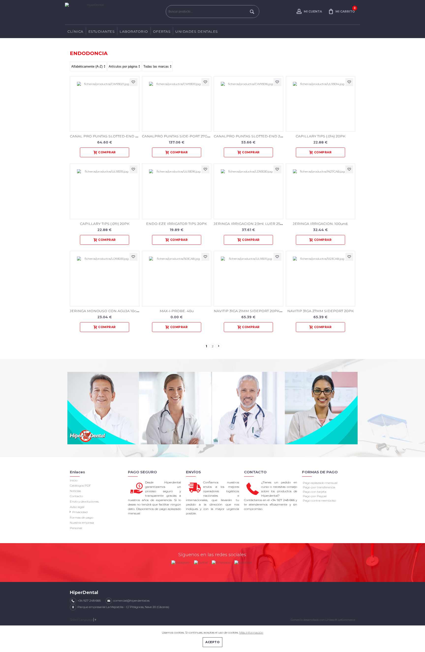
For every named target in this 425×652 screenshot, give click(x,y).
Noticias (75, 491)
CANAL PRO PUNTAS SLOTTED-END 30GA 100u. (112, 136)
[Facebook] (243, 561)
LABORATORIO (134, 31)
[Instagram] (180, 561)
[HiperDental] (114, 12)
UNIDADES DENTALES (196, 31)
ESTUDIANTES (101, 31)
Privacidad (80, 512)
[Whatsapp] (221, 561)
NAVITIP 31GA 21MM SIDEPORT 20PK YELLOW (255, 311)
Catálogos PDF (80, 485)
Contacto (76, 496)
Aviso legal (77, 507)
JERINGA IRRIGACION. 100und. (320, 223)
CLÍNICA (75, 31)
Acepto (212, 642)
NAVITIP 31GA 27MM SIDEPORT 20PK (320, 311)
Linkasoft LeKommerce (340, 620)
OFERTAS (162, 31)
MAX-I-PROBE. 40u (177, 311)
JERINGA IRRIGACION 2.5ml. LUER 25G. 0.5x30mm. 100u (263, 223)
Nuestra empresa (82, 522)
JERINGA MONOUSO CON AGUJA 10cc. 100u (109, 311)
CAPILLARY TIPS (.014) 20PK (320, 136)
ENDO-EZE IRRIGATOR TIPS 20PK (176, 223)
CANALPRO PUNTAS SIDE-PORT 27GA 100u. (181, 136)
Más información (251, 632)
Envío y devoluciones (84, 501)
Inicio (73, 480)
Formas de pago (81, 517)
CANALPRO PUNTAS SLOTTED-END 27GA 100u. (255, 136)
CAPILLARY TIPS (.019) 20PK (104, 223)
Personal (76, 528)
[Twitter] (201, 561)
